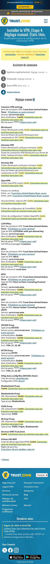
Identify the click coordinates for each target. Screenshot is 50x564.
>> (23, 14)
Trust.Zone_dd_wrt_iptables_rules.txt (17, 449)
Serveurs (6, 490)
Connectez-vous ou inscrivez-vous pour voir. (21, 118)
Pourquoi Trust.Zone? (34, 482)
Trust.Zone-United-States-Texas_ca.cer (28, 193)
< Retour (5, 459)
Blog (26, 494)
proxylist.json (22, 378)
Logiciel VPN (7, 486)
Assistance (29, 490)
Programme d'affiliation (7, 510)
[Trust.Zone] (15, 21)
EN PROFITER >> (25, 7)
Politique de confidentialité (9, 499)
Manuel (27, 505)
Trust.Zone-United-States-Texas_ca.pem (31, 195)
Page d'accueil (8, 482)
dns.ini (21, 381)
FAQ (26, 498)
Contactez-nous (31, 486)
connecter (10, 54)
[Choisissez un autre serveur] (21, 112)
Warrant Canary (9, 505)
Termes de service (10, 494)
